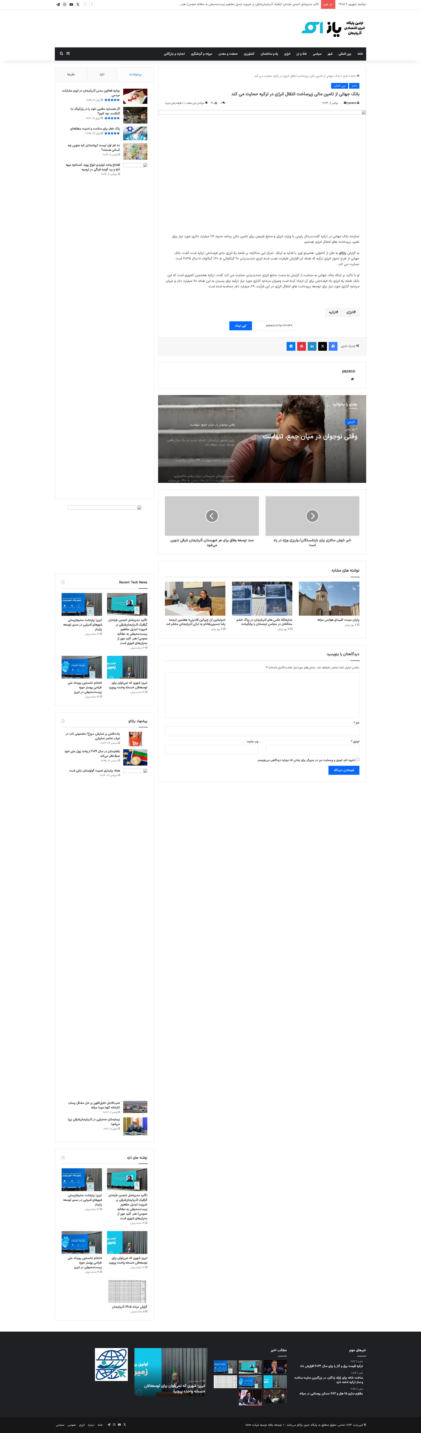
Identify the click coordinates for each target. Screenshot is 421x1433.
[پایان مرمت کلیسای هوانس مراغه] (329, 599)
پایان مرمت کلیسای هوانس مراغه (338, 620)
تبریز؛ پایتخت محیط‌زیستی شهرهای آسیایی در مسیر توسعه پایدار (82, 625)
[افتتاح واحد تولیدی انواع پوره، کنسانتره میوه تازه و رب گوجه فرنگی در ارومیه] (135, 327)
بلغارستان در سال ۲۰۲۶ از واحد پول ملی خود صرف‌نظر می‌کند (92, 753)
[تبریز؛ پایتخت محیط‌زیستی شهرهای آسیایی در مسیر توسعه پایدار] (82, 604)
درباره (91, 1425)
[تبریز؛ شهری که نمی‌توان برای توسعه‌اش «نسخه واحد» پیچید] (127, 667)
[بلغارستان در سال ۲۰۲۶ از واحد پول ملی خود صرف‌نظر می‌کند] (135, 757)
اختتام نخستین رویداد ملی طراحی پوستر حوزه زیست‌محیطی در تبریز (85, 687)
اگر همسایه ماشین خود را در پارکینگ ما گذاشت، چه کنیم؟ (95, 111)
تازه (102, 74)
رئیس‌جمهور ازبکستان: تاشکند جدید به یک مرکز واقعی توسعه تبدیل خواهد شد (300, 443)
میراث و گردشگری (201, 54)
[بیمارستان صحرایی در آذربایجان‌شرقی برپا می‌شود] (135, 1126)
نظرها (71, 74)
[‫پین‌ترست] (301, 346)
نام (356, 723)
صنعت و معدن (228, 54)
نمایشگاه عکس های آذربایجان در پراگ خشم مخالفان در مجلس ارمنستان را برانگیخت (264, 622)
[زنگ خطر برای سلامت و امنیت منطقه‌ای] (135, 133)
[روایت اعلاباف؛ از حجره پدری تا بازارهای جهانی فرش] (275, 1396)
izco (248, 1425)
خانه (360, 54)
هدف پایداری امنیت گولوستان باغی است (94, 770)
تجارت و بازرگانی (174, 54)
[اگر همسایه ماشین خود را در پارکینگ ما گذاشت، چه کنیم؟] (135, 115)
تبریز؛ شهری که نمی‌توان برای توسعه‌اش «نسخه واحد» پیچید (128, 685)
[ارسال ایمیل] (345, 103)
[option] (262, 439)
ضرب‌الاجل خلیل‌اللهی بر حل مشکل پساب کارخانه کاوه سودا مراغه (94, 1105)
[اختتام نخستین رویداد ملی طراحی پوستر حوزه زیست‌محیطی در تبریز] (82, 667)
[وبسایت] (352, 379)
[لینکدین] (312, 346)
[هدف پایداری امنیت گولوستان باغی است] (135, 933)
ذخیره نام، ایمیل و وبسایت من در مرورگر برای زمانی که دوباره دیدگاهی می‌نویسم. (306, 760)
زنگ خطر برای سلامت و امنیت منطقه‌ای (95, 128)
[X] (322, 346)
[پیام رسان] (291, 346)
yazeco (351, 103)
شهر (330, 54)
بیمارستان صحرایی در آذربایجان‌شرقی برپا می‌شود (94, 1121)
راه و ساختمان (269, 54)
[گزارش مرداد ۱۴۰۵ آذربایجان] (127, 1291)
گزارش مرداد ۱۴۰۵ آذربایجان (129, 1307)
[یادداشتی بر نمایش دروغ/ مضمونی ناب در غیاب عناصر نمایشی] (135, 739)
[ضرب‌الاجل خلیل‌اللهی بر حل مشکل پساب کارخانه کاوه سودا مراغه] (135, 1107)
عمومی (72, 1425)
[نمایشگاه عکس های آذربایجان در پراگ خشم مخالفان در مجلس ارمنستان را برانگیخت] (262, 599)
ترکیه (332, 312)
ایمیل (355, 741)
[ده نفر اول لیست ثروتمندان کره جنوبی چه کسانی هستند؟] (135, 151)
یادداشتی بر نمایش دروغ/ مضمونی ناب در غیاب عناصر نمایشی (93, 736)
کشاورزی (249, 54)
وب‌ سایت (252, 741)
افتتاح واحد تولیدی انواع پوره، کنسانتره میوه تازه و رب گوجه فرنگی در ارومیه (93, 167)
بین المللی (345, 54)
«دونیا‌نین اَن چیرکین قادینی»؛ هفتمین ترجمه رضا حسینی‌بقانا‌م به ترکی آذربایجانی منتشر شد (195, 622)
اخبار (345, 76)
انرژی (287, 54)
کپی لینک (240, 326)
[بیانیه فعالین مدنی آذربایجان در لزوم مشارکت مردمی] (135, 96)
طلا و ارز (301, 54)
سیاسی (317, 54)
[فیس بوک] (333, 346)
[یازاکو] (333, 28)
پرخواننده (135, 74)
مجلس (60, 1425)
